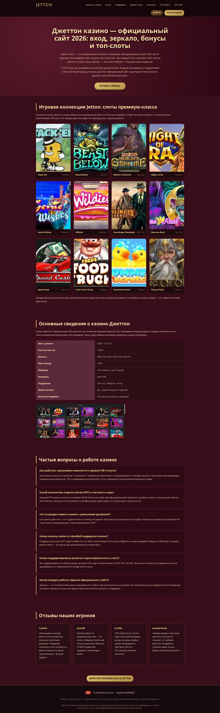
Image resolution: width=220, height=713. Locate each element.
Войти (157, 12)
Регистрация (174, 12)
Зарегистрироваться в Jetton (110, 678)
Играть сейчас (110, 86)
